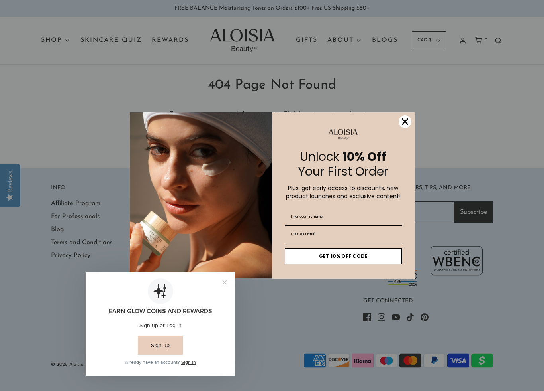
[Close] (405, 121)
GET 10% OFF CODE (343, 256)
